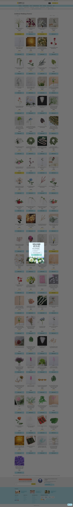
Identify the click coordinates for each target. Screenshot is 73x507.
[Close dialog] (43, 243)
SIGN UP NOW (36, 254)
